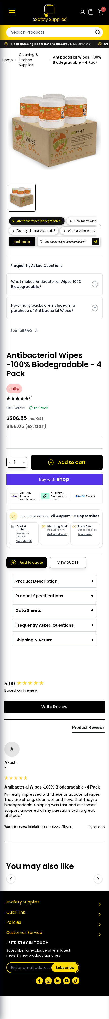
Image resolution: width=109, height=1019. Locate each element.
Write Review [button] (54, 707)
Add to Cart (72, 462)
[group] (54, 684)
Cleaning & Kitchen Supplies (28, 59)
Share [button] (66, 826)
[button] (12, 13)
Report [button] (55, 826)
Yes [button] (44, 826)
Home (7, 59)
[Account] (83, 13)
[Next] (98, 878)
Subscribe (65, 967)
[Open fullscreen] (95, 91)
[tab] (88, 729)
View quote (67, 562)
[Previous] (10, 878)
